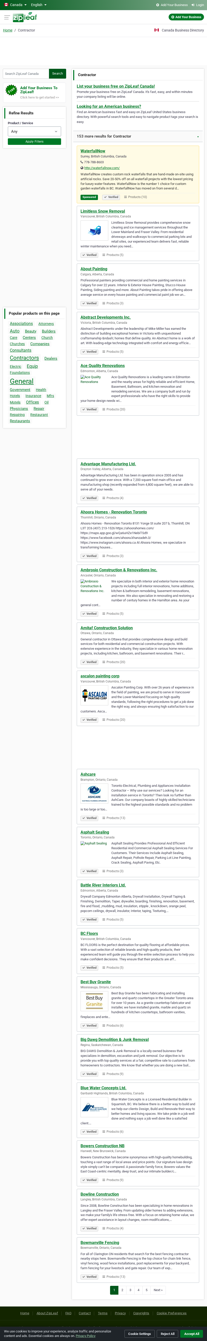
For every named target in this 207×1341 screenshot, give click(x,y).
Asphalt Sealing (95, 832)
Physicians (19, 408)
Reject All (167, 1334)
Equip (32, 366)
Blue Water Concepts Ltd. (103, 1088)
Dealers (50, 358)
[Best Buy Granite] (96, 1002)
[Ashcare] (96, 794)
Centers (29, 337)
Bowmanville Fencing (100, 1242)
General (22, 381)
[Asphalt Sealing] (96, 852)
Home (7, 30)
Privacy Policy (85, 1336)
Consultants (20, 350)
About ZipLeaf (47, 1313)
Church (47, 338)
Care (13, 338)
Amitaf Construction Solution (107, 628)
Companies (39, 344)
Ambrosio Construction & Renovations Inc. (119, 570)
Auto (14, 331)
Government (20, 389)
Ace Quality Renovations (103, 365)
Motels (15, 402)
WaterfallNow (93, 151)
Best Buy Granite (96, 981)
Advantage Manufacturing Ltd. (108, 464)
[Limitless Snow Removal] (96, 231)
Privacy (120, 1313)
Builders (49, 331)
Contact (85, 1313)
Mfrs (50, 396)
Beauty (30, 331)
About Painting (94, 269)
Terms (103, 1313)
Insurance (33, 396)
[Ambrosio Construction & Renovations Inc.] (96, 590)
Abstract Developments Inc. (106, 317)
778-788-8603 (94, 162)
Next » (158, 1290)
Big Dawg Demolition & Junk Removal (115, 1039)
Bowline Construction (100, 1194)
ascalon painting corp (100, 676)
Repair (39, 408)
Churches (17, 344)
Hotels (15, 396)
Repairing (17, 415)
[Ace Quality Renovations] (96, 386)
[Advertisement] (103, 50)
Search (57, 73)
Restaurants (20, 421)
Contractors (24, 358)
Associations (21, 323)
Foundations (20, 373)
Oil (46, 402)
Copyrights (141, 1313)
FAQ (68, 1313)
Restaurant (39, 415)
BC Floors (89, 933)
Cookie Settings (139, 1334)
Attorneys (46, 324)
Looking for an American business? (109, 106)
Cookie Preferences (172, 1313)
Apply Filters (34, 141)
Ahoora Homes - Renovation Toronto (114, 512)
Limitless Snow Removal (103, 211)
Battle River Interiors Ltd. (103, 885)
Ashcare (88, 774)
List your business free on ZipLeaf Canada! (116, 86)
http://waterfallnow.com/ (102, 168)
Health (41, 390)
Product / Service (20, 123)
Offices (32, 402)
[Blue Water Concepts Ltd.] (96, 1108)
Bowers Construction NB (102, 1145)
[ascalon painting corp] (96, 696)
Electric (15, 367)
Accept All (191, 1334)
